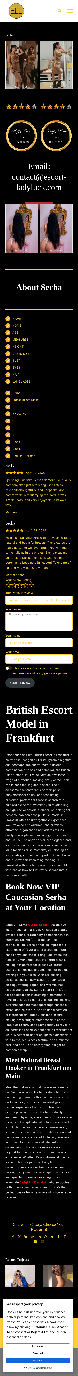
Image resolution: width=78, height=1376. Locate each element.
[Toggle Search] (59, 11)
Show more (40, 567)
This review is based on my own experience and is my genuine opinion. (40, 670)
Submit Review (20, 682)
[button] (8, 65)
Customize (38, 1346)
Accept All (37, 1360)
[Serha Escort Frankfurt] (22, 65)
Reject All (38, 1353)
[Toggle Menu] (69, 11)
